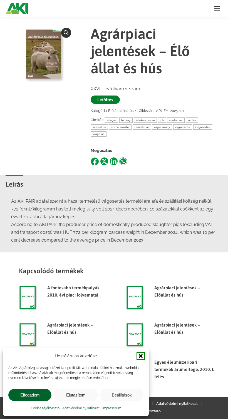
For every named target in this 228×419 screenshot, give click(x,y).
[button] (140, 356)
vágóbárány (162, 127)
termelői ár (142, 127)
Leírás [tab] (14, 184)
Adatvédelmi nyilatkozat (81, 408)
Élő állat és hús (120, 111)
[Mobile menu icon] (216, 8)
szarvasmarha (120, 127)
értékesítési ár (145, 120)
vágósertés (202, 127)
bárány (126, 120)
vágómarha (182, 127)
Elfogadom (30, 395)
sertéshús (99, 127)
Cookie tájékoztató (45, 408)
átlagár (111, 120)
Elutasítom (76, 395)
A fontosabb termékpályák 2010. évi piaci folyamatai (73, 291)
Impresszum (111, 408)
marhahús (175, 120)
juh (162, 120)
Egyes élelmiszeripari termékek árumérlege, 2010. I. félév (184, 369)
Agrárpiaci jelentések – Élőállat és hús (177, 291)
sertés (192, 120)
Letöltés (105, 99)
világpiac (99, 134)
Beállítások (122, 395)
